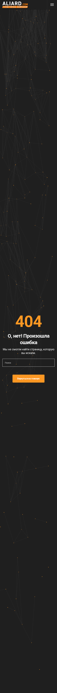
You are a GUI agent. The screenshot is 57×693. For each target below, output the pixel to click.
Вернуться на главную (28, 378)
